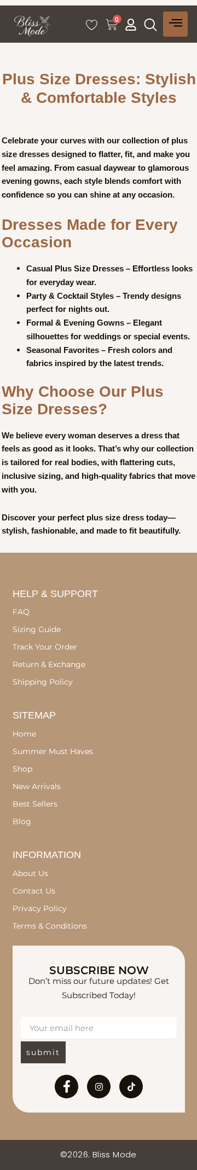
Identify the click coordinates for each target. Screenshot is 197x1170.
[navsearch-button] (150, 24)
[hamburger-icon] (175, 24)
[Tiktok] (131, 1086)
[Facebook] (66, 1086)
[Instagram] (98, 1086)
